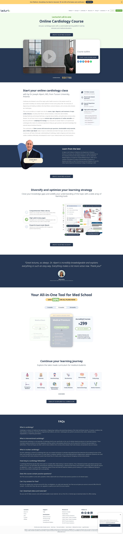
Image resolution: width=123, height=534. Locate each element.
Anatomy (41, 378)
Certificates (83, 10)
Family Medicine (68, 387)
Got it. (110, 525)
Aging (27, 378)
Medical (70, 10)
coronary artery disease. (83, 456)
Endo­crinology (41, 387)
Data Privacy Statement (110, 522)
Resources (90, 10)
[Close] (120, 514)
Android (71, 494)
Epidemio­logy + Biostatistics (55, 388)
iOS (66, 494)
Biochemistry (68, 378)
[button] (78, 62)
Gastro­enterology (82, 387)
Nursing (76, 10)
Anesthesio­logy (55, 378)
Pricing (96, 10)
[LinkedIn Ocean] (91, 513)
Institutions (102, 10)
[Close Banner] (121, 2)
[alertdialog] (61, 2)
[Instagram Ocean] (88, 513)
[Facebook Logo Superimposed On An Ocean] (82, 513)
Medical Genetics (95, 387)
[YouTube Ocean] (85, 513)
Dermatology (82, 377)
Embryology (96, 378)
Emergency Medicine (27, 387)
